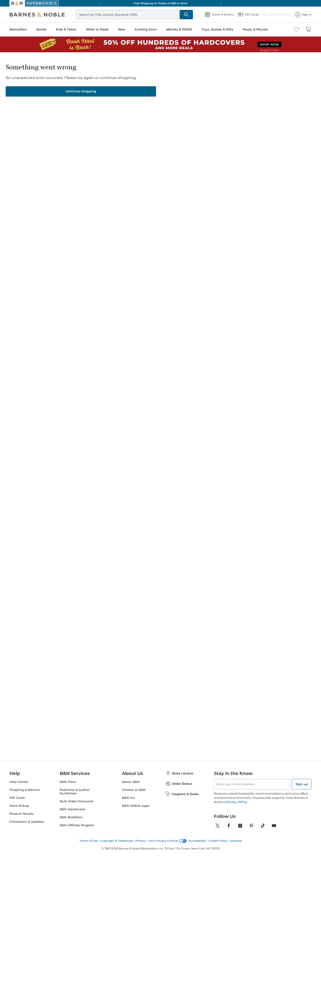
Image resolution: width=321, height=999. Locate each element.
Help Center (18, 782)
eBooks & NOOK (179, 29)
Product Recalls (21, 813)
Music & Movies (255, 29)
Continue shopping (81, 91)
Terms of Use (88, 840)
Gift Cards (17, 798)
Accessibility (197, 840)
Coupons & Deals (185, 794)
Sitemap (236, 840)
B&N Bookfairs (71, 817)
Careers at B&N (134, 790)
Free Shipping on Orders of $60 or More (161, 3)
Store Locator (182, 773)
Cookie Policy (218, 840)
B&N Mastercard (72, 809)
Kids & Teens (66, 29)
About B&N (131, 782)
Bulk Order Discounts (77, 801)
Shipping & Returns (24, 790)
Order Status (182, 783)
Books (41, 29)
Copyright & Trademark (116, 840)
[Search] (201, 14)
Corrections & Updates (26, 821)
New (121, 29)
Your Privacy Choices (163, 840)
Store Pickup (19, 805)
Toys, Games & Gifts (217, 29)
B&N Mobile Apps (136, 805)
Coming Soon (146, 29)
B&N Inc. (128, 798)
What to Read (97, 29)
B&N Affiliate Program (77, 825)
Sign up (302, 784)
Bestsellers (18, 29)
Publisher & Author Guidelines (75, 791)
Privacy (140, 840)
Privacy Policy (236, 802)
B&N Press (68, 782)
